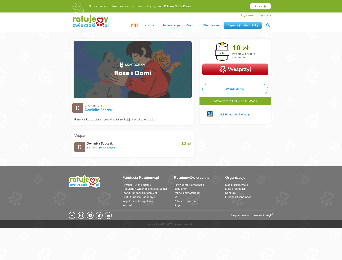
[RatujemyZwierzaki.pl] (90, 21)
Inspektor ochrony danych (139, 201)
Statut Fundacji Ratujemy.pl (140, 193)
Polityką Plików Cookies (178, 6)
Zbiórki (150, 25)
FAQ (177, 197)
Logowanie (247, 15)
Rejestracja (265, 15)
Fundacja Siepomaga (238, 197)
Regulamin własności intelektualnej (145, 189)
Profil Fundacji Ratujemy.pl (139, 197)
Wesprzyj (239, 69)
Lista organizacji (235, 189)
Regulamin (180, 189)
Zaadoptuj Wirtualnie (202, 25)
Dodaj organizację (236, 185)
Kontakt (127, 205)
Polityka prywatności (187, 193)
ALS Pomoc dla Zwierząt (234, 114)
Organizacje (170, 25)
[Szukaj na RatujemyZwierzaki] (268, 25)
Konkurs (230, 193)
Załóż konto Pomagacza (189, 185)
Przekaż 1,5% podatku (137, 185)
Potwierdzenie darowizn (189, 201)
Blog (177, 205)
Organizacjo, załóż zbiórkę (242, 25)
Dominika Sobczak (99, 110)
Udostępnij (109, 147)
